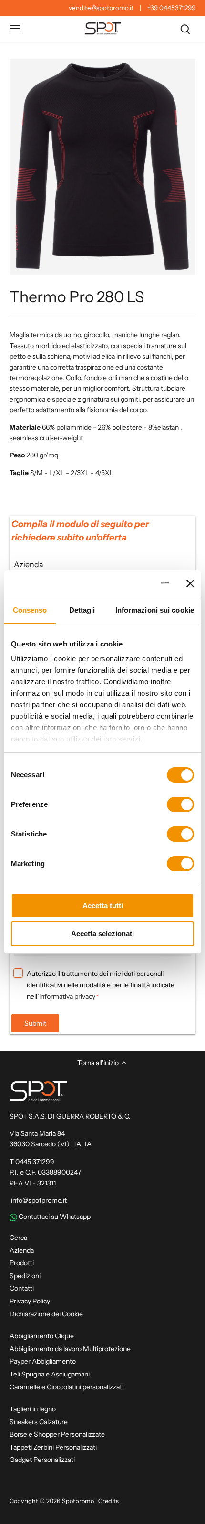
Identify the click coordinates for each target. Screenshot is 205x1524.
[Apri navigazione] (15, 28)
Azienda (22, 1250)
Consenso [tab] (30, 610)
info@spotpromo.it (38, 1200)
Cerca (18, 1237)
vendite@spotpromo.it (101, 7)
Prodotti (22, 1263)
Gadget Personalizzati (42, 1459)
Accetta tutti (102, 905)
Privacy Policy (30, 1301)
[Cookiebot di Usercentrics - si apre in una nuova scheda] (128, 583)
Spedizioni (25, 1275)
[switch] (180, 804)
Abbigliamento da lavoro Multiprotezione (70, 1348)
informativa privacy (67, 996)
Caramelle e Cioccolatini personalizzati (66, 1387)
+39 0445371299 (171, 7)
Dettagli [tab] (82, 610)
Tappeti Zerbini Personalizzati (53, 1447)
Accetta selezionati (102, 934)
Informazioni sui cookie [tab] (154, 610)
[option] (102, 167)
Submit (35, 1023)
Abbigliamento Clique (42, 1336)
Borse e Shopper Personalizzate (57, 1434)
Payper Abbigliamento (43, 1361)
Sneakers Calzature (39, 1422)
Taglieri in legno (33, 1409)
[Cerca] (184, 29)
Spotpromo (78, 1500)
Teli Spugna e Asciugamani (50, 1374)
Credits (108, 1500)
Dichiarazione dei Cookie (46, 1314)
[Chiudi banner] (190, 583)
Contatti (22, 1288)
